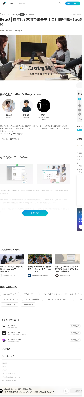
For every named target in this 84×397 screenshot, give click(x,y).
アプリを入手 (75, 326)
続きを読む (35, 213)
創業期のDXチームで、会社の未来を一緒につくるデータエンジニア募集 (40, 269)
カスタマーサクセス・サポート (58, 299)
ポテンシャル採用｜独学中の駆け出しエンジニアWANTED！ (11, 269)
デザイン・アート (30, 294)
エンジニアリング (10, 294)
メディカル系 (28, 304)
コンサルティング (10, 304)
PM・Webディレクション (53, 294)
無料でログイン (72, 3)
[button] (42, 320)
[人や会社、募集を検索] (60, 3)
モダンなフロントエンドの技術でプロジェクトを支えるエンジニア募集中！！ (66, 269)
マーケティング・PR (11, 299)
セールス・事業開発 (32, 299)
